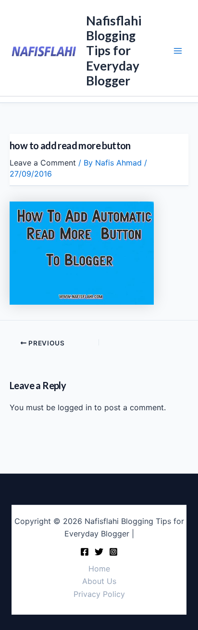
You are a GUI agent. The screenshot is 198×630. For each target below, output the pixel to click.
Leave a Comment (43, 162)
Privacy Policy (99, 594)
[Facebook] (84, 551)
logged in (75, 407)
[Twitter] (99, 551)
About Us (99, 581)
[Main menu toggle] (177, 50)
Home (99, 568)
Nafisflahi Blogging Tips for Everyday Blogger (113, 50)
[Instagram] (113, 551)
